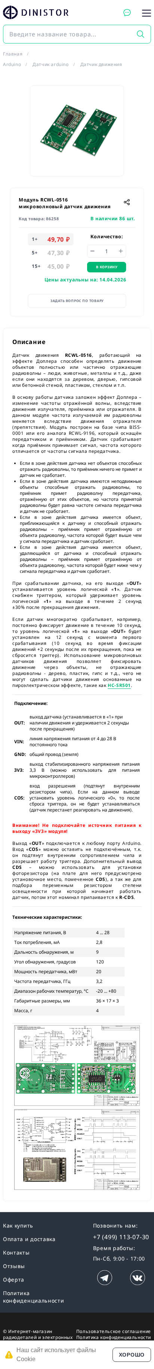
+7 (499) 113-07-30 (121, 1237)
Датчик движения (101, 64)
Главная (12, 54)
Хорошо (132, 1355)
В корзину (106, 266)
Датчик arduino (50, 64)
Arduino (12, 64)
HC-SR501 (119, 685)
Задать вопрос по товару (77, 300)
